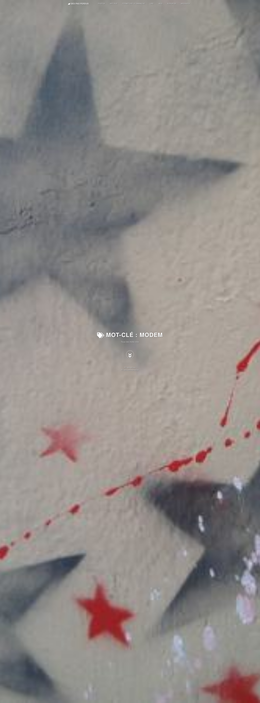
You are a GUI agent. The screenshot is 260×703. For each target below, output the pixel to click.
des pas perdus (79, 3)
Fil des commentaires (130, 370)
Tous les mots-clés (130, 341)
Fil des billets (130, 367)
